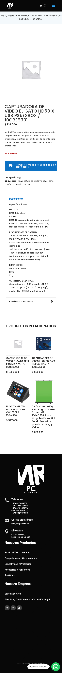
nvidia (19, 184)
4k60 (18, 180)
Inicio (3, 15)
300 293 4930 (21, 513)
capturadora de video (33, 180)
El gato (11, 15)
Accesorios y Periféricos (17, 569)
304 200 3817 (21, 510)
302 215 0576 (21, 508)
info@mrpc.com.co (20, 524)
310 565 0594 (21, 506)
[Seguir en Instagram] (7, 607)
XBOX (30, 184)
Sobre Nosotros (13, 593)
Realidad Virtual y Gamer (17, 552)
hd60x (8, 184)
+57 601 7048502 (19, 503)
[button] (55, 666)
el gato (50, 180)
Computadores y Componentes (21, 558)
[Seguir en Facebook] (13, 607)
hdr (13, 184)
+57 (13, 506)
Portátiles (10, 575)
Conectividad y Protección (18, 564)
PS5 (25, 184)
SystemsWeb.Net (38, 664)
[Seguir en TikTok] (19, 607)
